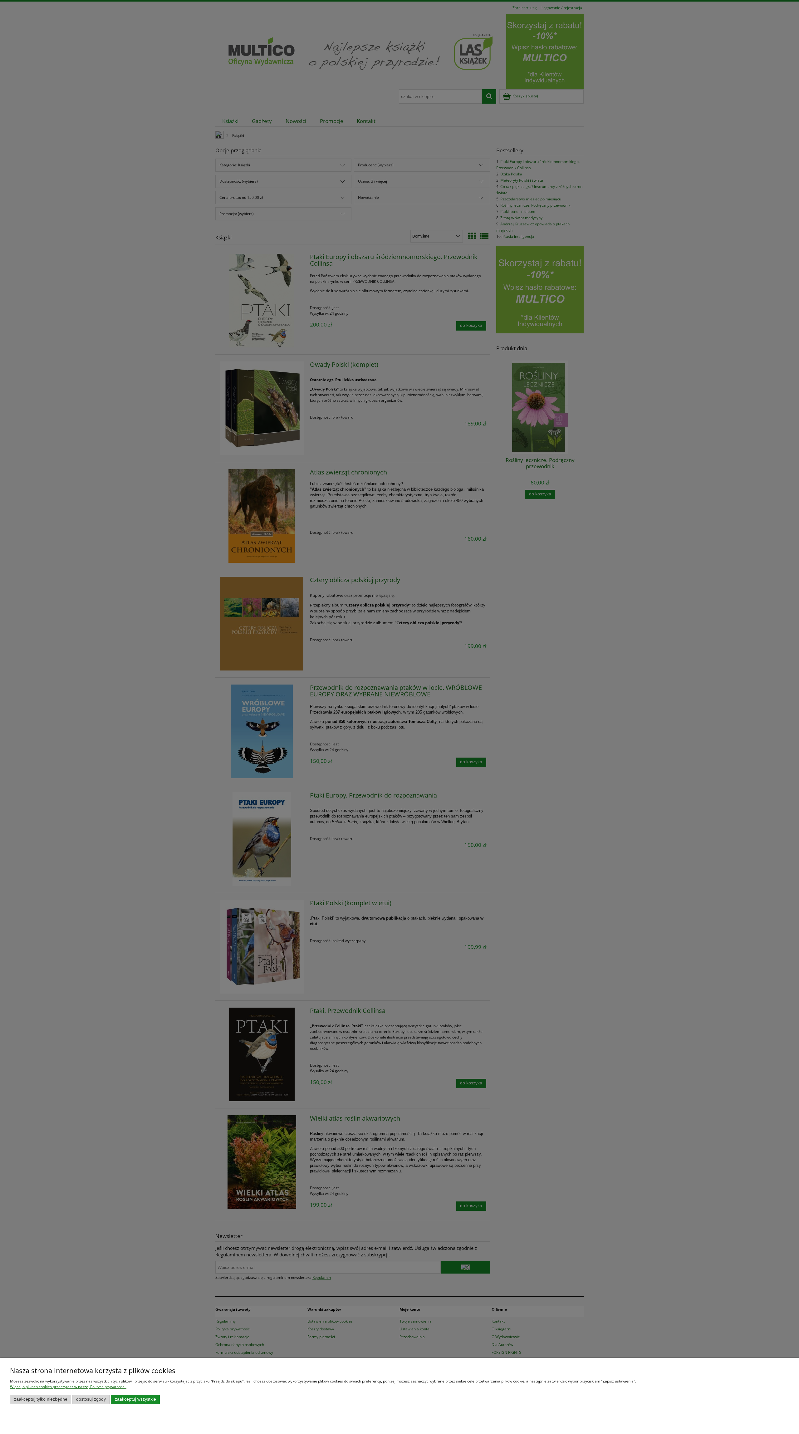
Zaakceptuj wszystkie (135, 1399)
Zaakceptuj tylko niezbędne (40, 1399)
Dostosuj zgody (91, 1399)
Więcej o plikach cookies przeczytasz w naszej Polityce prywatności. (68, 1386)
